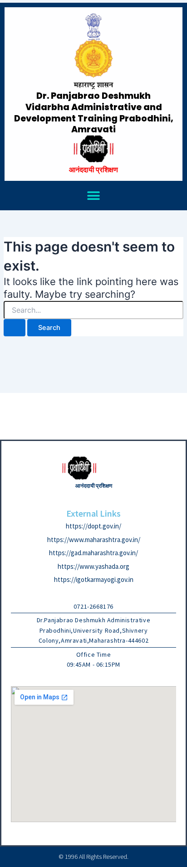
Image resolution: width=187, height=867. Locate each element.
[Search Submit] (14, 328)
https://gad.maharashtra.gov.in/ (93, 552)
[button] (94, 195)
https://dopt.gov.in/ (93, 526)
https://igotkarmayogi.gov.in (93, 579)
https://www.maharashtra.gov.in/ (93, 539)
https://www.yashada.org (93, 566)
